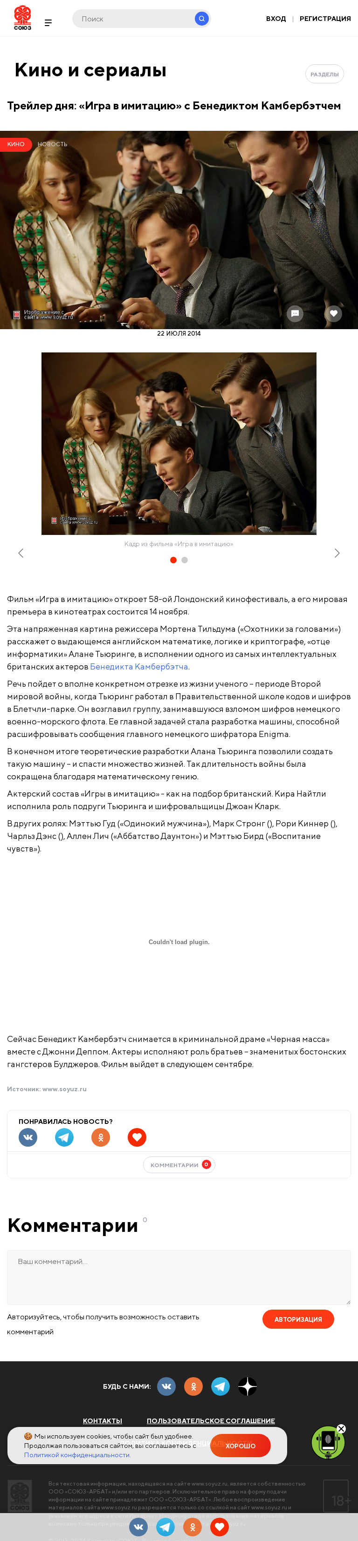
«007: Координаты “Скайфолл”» (49, 834)
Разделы (324, 74)
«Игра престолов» (31, 846)
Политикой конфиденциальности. (77, 1455)
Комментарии (180, 1165)
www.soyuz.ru (64, 1089)
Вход (276, 18)
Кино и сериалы (90, 69)
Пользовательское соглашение (211, 1421)
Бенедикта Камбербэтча (139, 666)
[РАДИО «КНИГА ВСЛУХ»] (328, 1441)
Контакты (102, 1421)
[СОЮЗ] (20, 1496)
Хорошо (240, 1446)
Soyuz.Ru (23, 17)
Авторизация (298, 1319)
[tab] (173, 560)
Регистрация (325, 18)
